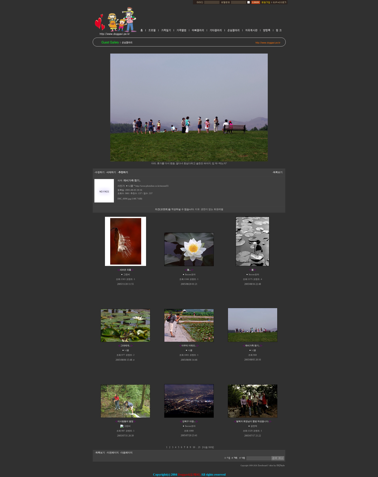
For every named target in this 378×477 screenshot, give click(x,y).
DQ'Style (281, 465)
